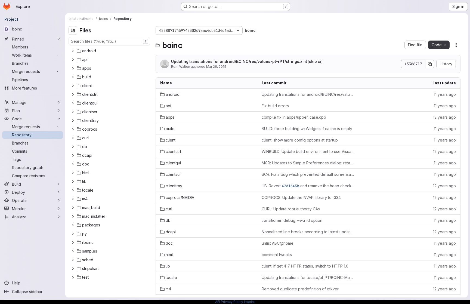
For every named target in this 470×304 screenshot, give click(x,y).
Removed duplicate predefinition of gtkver (300, 289)
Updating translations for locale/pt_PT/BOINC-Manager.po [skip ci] (308, 277)
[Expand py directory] (73, 234)
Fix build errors (275, 105)
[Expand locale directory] (73, 190)
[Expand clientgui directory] (73, 103)
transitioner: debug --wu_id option (292, 220)
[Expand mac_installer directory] (73, 216)
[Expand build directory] (73, 77)
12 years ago (444, 151)
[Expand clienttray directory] (73, 120)
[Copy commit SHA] (429, 64)
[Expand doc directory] (73, 164)
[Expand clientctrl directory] (73, 94)
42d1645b (290, 185)
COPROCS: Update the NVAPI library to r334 (301, 197)
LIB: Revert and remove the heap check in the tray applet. (308, 185)
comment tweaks (277, 254)
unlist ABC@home (277, 243)
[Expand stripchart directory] (73, 268)
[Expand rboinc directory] (73, 242)
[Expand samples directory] (73, 251)
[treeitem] (110, 51)
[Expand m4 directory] (73, 199)
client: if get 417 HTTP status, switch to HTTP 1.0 (305, 266)
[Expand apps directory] (73, 68)
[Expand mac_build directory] (73, 207)
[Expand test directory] (73, 277)
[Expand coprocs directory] (73, 129)
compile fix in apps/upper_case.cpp (294, 117)
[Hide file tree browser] (73, 30)
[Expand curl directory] (73, 138)
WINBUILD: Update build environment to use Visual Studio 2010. (308, 151)
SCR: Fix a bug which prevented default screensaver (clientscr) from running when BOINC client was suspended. (308, 174)
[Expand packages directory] (73, 225)
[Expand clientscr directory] (73, 112)
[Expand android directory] (73, 51)
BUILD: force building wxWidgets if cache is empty (307, 128)
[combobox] (109, 41)
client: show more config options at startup (300, 140)
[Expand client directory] (73, 85)
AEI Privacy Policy (229, 302)
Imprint (249, 302)
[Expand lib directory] (73, 181)
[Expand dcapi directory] (73, 155)
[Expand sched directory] (73, 260)
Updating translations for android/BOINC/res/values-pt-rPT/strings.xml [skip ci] (247, 61)
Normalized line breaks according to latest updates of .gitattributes (308, 231)
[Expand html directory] (73, 173)
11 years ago (445, 94)
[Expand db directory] (73, 146)
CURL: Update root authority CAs (291, 209)
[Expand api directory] (73, 59)
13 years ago (444, 117)
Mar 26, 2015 (216, 67)
